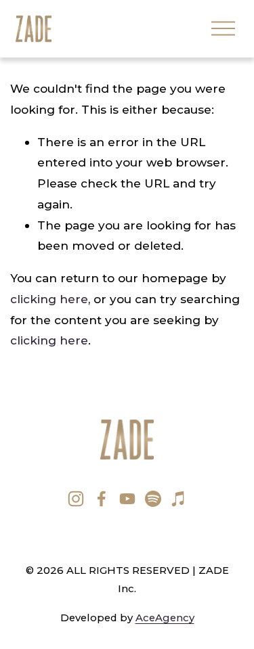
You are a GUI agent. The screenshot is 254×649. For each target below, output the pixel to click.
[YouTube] (127, 499)
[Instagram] (76, 499)
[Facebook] (101, 499)
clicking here (49, 299)
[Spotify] (153, 499)
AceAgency (164, 618)
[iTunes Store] (179, 499)
